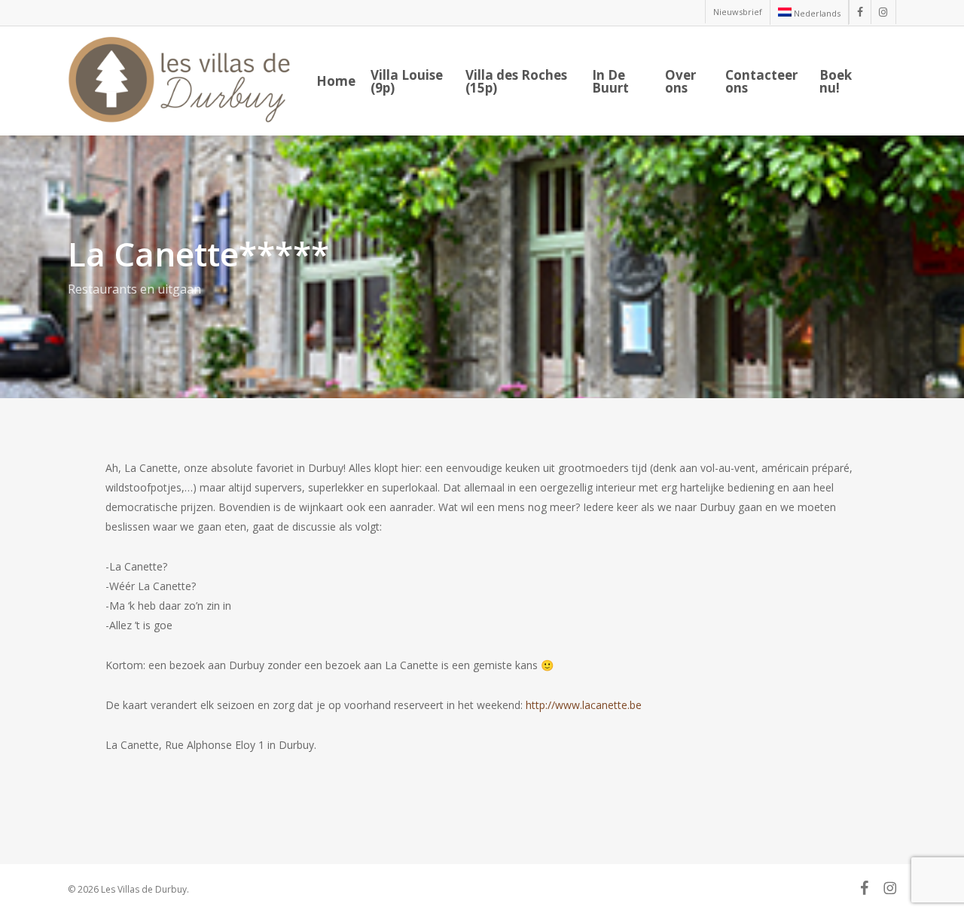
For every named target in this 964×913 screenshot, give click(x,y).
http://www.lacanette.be (585, 705)
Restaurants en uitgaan (134, 289)
